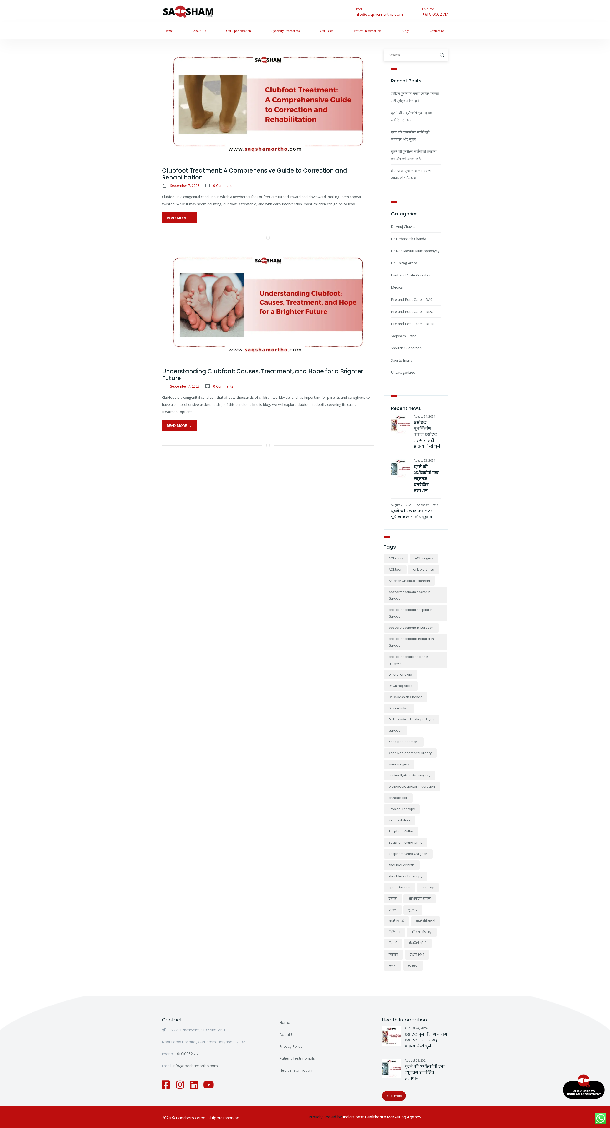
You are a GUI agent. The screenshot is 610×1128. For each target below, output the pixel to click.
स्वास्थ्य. (413, 966)
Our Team (327, 31)
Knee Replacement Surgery (410, 753)
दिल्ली (393, 943)
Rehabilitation (399, 820)
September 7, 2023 (184, 185)
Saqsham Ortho (404, 335)
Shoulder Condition (406, 348)
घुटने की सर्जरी (425, 921)
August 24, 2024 (424, 416)
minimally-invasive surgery (409, 775)
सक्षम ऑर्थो (417, 954)
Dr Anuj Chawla (403, 226)
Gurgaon (395, 730)
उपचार (393, 898)
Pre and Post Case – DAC (411, 299)
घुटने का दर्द (396, 921)
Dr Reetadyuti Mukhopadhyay (415, 250)
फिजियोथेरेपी (418, 943)
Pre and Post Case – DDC (412, 311)
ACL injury (396, 558)
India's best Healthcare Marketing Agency (382, 1117)
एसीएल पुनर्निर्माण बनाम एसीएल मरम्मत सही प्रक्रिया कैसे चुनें (427, 434)
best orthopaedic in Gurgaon (411, 627)
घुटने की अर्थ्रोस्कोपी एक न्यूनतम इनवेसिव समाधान (426, 478)
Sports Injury (401, 360)
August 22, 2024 (401, 505)
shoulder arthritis (402, 865)
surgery (428, 887)
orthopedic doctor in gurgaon (412, 786)
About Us (199, 31)
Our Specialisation (238, 31)
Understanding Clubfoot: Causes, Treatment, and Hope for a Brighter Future (262, 374)
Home (168, 31)
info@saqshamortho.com (379, 14)
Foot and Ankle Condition (411, 275)
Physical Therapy (402, 809)
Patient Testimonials (367, 31)
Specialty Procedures (285, 31)
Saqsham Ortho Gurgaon (408, 854)
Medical (397, 287)
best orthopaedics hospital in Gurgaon (411, 642)
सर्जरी (392, 966)
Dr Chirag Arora (401, 686)
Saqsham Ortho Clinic (405, 842)
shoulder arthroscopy (405, 876)
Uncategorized (403, 372)
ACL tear (395, 569)
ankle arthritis (423, 569)
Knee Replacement (404, 742)
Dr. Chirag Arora (404, 262)
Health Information (296, 1070)
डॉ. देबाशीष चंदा (422, 932)
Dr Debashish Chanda (408, 238)
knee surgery (399, 764)
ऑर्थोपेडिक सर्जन (419, 898)
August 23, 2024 (424, 461)
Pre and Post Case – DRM (412, 323)
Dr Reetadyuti (399, 708)
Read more (394, 1096)
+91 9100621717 (435, 14)
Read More (177, 217)
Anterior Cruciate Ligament (409, 580)
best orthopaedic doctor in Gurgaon (409, 595)
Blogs (405, 31)
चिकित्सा (394, 932)
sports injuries (399, 887)
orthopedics (398, 798)
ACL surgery (424, 558)
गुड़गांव (412, 910)
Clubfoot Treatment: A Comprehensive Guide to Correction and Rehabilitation (254, 174)
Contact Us (437, 31)
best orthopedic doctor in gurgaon (408, 660)
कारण (393, 910)
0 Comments (223, 185)
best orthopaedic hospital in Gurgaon (410, 613)
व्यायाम (393, 954)
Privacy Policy (291, 1046)
